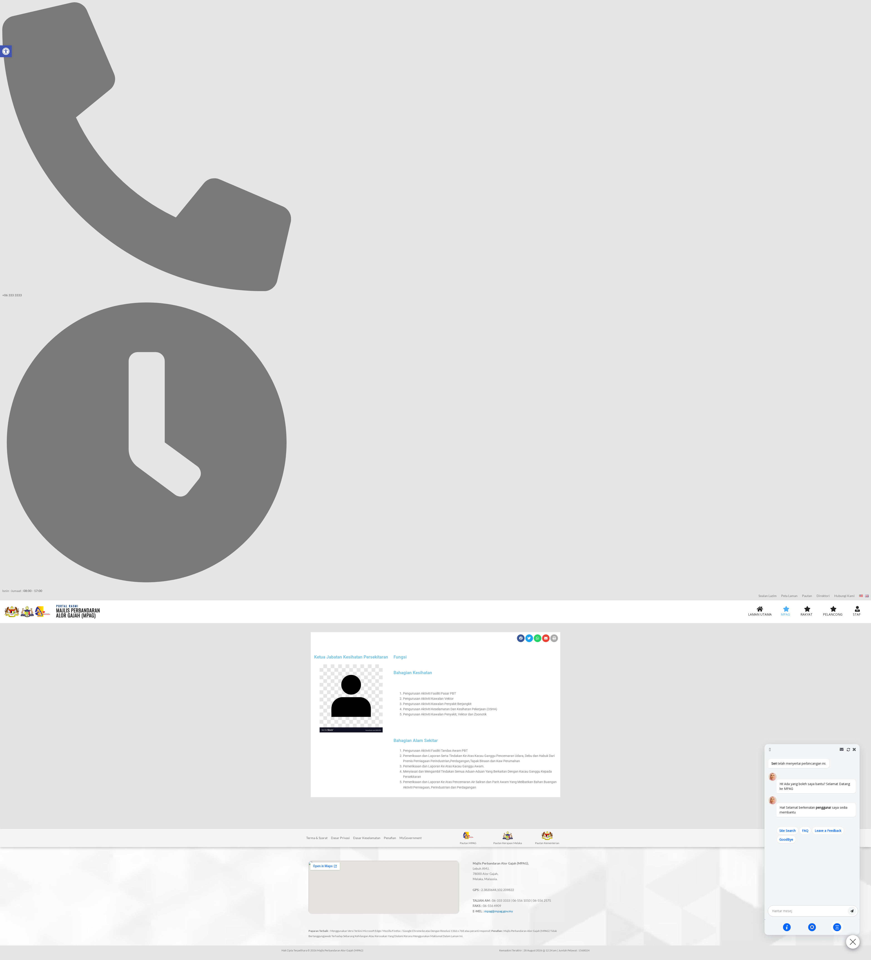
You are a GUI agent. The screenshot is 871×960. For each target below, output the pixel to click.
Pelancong (832, 614)
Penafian (390, 838)
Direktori (823, 596)
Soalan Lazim (767, 596)
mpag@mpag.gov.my (498, 911)
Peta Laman (789, 596)
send (852, 911)
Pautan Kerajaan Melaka (507, 843)
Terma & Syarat (317, 838)
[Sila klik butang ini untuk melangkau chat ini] (837, 927)
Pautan (807, 596)
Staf (857, 614)
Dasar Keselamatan (366, 838)
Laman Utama (760, 614)
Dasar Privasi (340, 838)
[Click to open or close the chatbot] (853, 942)
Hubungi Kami (844, 596)
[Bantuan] (787, 927)
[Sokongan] (812, 927)
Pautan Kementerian (547, 843)
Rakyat (806, 614)
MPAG (785, 614)
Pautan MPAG (468, 843)
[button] (6, 51)
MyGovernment (410, 838)
